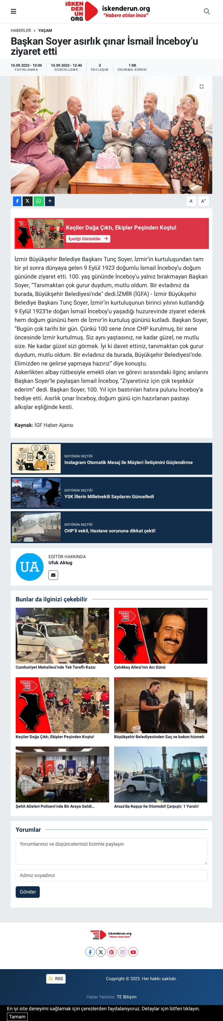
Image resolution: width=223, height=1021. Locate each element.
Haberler (21, 30)
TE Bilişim (126, 997)
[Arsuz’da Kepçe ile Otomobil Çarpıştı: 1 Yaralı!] (161, 774)
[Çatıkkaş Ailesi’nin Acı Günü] (161, 635)
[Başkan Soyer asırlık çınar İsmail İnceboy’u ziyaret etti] (112, 135)
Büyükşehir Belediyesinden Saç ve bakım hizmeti (159, 736)
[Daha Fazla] (50, 201)
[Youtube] (133, 952)
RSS (58, 978)
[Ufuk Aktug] (30, 566)
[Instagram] (122, 952)
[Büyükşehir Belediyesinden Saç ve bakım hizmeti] (161, 705)
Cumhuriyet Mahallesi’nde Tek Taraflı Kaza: (56, 667)
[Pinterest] (111, 952)
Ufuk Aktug (60, 562)
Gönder (28, 892)
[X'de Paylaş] (28, 201)
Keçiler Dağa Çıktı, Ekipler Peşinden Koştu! (55, 736)
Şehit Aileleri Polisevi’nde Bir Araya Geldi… (55, 806)
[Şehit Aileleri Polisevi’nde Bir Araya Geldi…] (62, 774)
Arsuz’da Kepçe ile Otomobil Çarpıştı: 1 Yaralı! (156, 806)
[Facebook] (90, 952)
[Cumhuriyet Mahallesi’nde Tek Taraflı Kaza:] (62, 635)
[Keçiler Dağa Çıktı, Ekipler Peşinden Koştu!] (62, 705)
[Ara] (206, 11)
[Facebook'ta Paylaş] (17, 201)
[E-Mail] (53, 575)
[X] (101, 952)
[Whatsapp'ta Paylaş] (39, 201)
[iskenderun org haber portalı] (109, 11)
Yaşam (45, 30)
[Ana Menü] (13, 11)
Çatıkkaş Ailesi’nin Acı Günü (140, 667)
